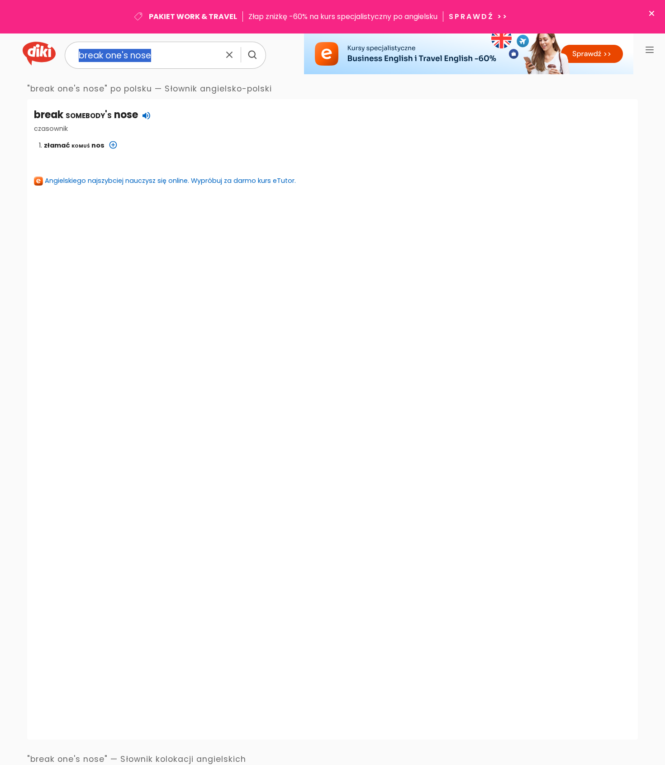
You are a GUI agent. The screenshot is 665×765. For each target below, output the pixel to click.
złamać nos (74, 145)
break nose (86, 115)
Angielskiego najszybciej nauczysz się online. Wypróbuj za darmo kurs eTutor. (170, 180)
